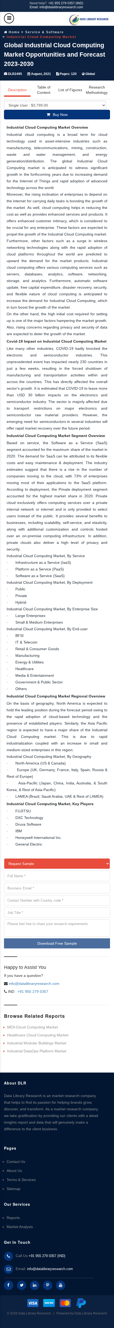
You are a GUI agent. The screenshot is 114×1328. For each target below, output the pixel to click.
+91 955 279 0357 (32, 991)
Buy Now (60, 114)
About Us (14, 1171)
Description (17, 90)
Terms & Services (21, 1180)
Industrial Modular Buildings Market (36, 1043)
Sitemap (13, 1189)
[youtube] (60, 1285)
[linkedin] (34, 1285)
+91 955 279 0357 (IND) (65, 3)
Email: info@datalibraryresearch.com (56, 7)
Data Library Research (90, 1313)
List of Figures (70, 90)
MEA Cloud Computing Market (32, 1027)
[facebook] (8, 1285)
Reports (13, 1218)
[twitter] (21, 1285)
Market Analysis (20, 1227)
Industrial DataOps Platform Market (36, 1051)
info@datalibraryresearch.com (34, 983)
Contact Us (16, 1161)
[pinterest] (47, 1285)
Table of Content (43, 90)
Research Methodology (97, 90)
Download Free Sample (57, 943)
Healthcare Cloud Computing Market (37, 1035)
